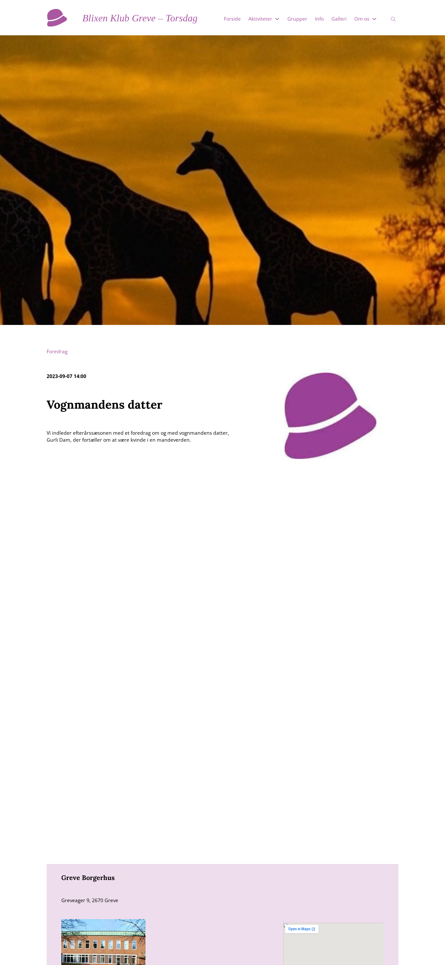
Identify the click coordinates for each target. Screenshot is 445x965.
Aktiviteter (260, 18)
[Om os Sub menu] (374, 18)
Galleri (339, 18)
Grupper (297, 18)
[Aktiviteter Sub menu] (277, 18)
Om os (361, 18)
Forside (232, 18)
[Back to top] (432, 954)
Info (319, 18)
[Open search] (390, 17)
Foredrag (57, 351)
